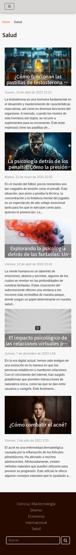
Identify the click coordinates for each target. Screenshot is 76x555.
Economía (36, 516)
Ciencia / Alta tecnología (36, 503)
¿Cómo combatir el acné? (38, 424)
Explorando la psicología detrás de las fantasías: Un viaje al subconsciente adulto (38, 257)
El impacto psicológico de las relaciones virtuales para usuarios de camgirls (38, 343)
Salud (36, 528)
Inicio (6, 22)
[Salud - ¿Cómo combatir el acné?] (38, 414)
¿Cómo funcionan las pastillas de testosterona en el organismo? (38, 82)
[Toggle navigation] (9, 6)
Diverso (36, 509)
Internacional (36, 522)
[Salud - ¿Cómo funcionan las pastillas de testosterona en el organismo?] (38, 66)
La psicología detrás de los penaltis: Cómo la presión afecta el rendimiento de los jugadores (38, 169)
